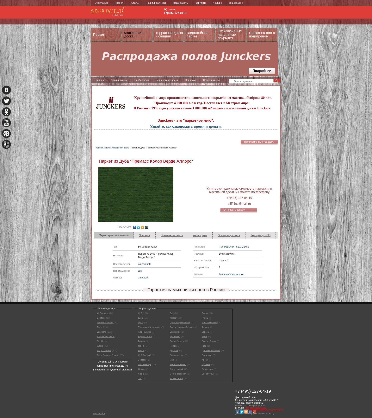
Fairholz (101, 327)
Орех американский (180, 322)
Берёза (205, 332)
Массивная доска (120, 148)
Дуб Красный (144, 355)
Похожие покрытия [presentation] (172, 235)
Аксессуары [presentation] (200, 235)
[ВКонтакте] (135, 227)
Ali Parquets (144, 264)
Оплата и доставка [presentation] (229, 235)
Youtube (217, 3)
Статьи (135, 3)
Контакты (200, 3)
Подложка (190, 80)
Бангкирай (175, 332)
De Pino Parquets (105, 322)
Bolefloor (101, 318)
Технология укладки (167, 80)
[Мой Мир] (147, 227)
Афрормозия (144, 332)
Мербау (173, 318)
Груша (141, 350)
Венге (204, 336)
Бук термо (175, 336)
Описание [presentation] (144, 235)
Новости (119, 3)
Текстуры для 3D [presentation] (260, 235)
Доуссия (174, 350)
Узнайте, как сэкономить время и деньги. (186, 126)
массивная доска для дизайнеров (266, 409)
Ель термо (207, 355)
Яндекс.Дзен (236, 3)
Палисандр (207, 369)
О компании (101, 3)
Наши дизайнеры (156, 3)
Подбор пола (141, 80)
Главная (99, 80)
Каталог (107, 148)
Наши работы (180, 3)
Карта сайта (99, 413)
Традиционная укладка (231, 274)
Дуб (140, 271)
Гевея (141, 346)
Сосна (141, 374)
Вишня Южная (209, 341)
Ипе (172, 360)
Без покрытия (226, 247)
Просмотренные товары (258, 141)
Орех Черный (176, 369)
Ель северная (176, 355)
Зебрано (142, 360)
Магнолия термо (178, 364)
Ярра (140, 322)
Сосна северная (178, 374)
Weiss (100, 346)
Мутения (206, 364)
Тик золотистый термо (149, 327)
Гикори (173, 346)
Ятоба (205, 318)
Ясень (205, 313)
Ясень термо (176, 378)
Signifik (100, 341)
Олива (141, 369)
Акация (205, 327)
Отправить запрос (234, 209)
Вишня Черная (177, 341)
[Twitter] (139, 227)
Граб (204, 346)
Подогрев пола (211, 80)
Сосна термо (208, 374)
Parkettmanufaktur (106, 336)
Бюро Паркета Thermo (108, 355)
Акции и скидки (119, 80)
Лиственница (144, 364)
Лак (238, 247)
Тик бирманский (210, 322)
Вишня (141, 341)
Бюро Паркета (104, 350)
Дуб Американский (211, 350)
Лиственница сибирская (182, 327)
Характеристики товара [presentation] (113, 235)
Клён (140, 318)
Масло (245, 247)
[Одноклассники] (143, 227)
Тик (140, 378)
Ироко (205, 360)
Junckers (101, 332)
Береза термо (145, 336)
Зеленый (143, 277)
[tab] (114, 235)
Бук (171, 313)
